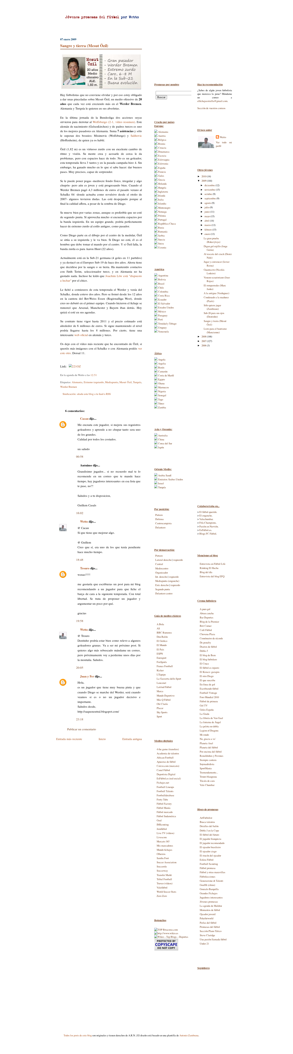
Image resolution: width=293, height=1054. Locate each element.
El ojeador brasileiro (210, 847)
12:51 (93, 375)
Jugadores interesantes (211, 897)
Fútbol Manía (163, 808)
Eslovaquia (163, 159)
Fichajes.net (163, 782)
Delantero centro (163, 593)
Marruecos (163, 387)
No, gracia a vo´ (208, 739)
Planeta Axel (206, 743)
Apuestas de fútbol (166, 761)
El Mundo (162, 645)
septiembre (210, 198)
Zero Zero (162, 896)
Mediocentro (161, 568)
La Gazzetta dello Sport (169, 678)
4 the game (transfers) (168, 749)
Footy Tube (162, 799)
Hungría (161, 187)
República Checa (166, 223)
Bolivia (161, 279)
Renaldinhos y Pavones (211, 756)
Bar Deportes (206, 617)
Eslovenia (162, 163)
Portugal (162, 219)
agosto (208, 203)
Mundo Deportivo (165, 695)
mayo (207, 216)
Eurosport (161, 658)
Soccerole (162, 866)
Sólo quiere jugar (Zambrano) (212, 307)
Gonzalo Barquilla (209, 889)
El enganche (205, 515)
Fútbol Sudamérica (166, 816)
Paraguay (162, 315)
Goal (159, 820)
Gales (160, 175)
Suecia (161, 239)
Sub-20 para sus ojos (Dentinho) (214, 314)
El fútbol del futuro (209, 834)
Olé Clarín (162, 704)
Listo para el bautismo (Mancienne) (215, 330)
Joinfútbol (162, 829)
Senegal (161, 395)
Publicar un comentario (81, 729)
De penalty (205, 642)
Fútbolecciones (207, 876)
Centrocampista (163, 523)
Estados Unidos (165, 307)
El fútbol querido (207, 512)
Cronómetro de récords (211, 638)
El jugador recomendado (212, 843)
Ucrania (161, 247)
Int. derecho (161, 576)
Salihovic (136, 136)
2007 (204, 341)
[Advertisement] (213, 425)
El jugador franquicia (210, 839)
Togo (160, 399)
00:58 (79, 456)
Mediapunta (111, 382)
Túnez (160, 403)
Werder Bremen (68, 386)
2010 (204, 176)
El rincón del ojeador (210, 855)
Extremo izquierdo (94, 382)
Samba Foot (163, 858)
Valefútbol (162, 887)
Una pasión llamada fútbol (213, 939)
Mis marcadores (165, 845)
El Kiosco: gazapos (209, 672)
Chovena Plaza (207, 634)
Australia (162, 435)
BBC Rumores (164, 632)
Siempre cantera (208, 760)
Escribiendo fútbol (209, 688)
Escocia (161, 155)
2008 (204, 336)
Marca (160, 691)
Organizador (161, 572)
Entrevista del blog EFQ (212, 576)
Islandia (161, 203)
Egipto (161, 379)
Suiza (160, 243)
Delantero (160, 527)
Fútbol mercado (165, 812)
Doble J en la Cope (209, 830)
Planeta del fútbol (209, 747)
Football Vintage (208, 693)
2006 (204, 345)
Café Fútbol (206, 630)
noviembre (210, 189)
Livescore (162, 837)
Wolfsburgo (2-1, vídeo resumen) (114, 122)
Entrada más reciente (69, 739)
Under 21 (204, 943)
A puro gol (205, 609)
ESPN (160, 653)
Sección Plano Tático (210, 931)
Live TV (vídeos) (165, 833)
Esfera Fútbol (206, 859)
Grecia (161, 179)
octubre (209, 194)
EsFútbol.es (205, 530)
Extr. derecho (162, 585)
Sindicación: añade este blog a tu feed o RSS (87, 394)
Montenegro (163, 207)
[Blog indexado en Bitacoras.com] (166, 929)
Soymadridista (207, 764)
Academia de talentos (168, 753)
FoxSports (162, 662)
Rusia (160, 227)
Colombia (162, 291)
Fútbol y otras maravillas (212, 872)
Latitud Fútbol (164, 687)
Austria (161, 136)
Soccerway (162, 870)
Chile (160, 287)
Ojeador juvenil (208, 914)
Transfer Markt (164, 875)
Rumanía (162, 231)
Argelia (161, 363)
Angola (161, 359)
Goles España (207, 709)
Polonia (161, 215)
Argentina (162, 275)
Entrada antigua (132, 739)
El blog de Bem (208, 655)
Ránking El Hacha (209, 568)
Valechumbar (206, 519)
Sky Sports (162, 712)
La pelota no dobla (209, 726)
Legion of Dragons (209, 730)
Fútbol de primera (209, 701)
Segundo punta (162, 589)
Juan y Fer (87, 676)
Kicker (160, 670)
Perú (160, 319)
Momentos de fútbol (210, 910)
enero (208, 234)
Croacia (161, 147)
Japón (160, 447)
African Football (165, 757)
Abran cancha (207, 613)
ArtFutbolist (206, 818)
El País (160, 649)
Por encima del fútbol (211, 751)
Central (159, 564)
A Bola (160, 624)
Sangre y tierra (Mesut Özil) (84, 45)
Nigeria (161, 391)
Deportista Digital (166, 774)
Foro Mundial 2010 (209, 697)
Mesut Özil (125, 382)
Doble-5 (204, 651)
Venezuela (163, 331)
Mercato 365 (163, 841)
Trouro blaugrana (208, 776)
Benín (160, 367)
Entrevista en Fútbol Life (212, 564)
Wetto (223, 137)
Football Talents (165, 791)
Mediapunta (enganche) (167, 581)
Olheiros (161, 854)
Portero (159, 515)
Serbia (161, 235)
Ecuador (161, 299)
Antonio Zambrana (189, 1035)
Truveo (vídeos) (164, 883)
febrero (208, 229)
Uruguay (162, 327)
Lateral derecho (163, 560)
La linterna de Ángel (210, 722)
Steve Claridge (207, 935)
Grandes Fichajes (208, 893)
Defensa (159, 519)
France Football (165, 666)
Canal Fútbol (163, 770)
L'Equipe (161, 674)
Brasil (160, 283)
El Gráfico (162, 641)
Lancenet (161, 683)
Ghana (161, 383)
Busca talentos (207, 822)
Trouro (84, 568)
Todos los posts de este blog (78, 1035)
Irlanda (161, 195)
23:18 (79, 719)
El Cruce (204, 663)
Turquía (137, 382)
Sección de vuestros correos (211, 108)
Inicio (102, 739)
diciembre (210, 185)
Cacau (84, 418)
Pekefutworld (206, 918)
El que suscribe (207, 680)
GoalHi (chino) (207, 885)
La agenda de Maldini (211, 906)
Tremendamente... (209, 772)
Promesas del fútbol (210, 927)
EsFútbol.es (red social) (169, 778)
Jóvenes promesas (209, 901)
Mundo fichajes (164, 850)
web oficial (81, 335)
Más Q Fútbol (164, 699)
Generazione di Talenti (211, 881)
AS (158, 628)
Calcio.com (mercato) (168, 766)
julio (207, 207)
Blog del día (206, 572)
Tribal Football (164, 879)
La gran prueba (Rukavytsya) (212, 240)
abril (207, 220)
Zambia (161, 407)
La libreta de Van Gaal (211, 718)
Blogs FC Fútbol (207, 533)
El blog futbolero (208, 659)
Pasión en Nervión (208, 526)
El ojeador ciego (208, 851)
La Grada (204, 714)
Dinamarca (163, 151)
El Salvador (163, 303)
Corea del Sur (164, 443)
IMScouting (163, 824)
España (161, 168)
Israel (160, 483)
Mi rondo (204, 734)
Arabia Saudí (164, 475)
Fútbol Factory (164, 803)
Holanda (162, 183)
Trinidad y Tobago (166, 323)
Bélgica (161, 139)
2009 (204, 180)
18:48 (79, 560)
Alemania (77, 382)
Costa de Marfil (165, 375)
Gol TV (203, 705)
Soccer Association (166, 862)
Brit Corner (205, 626)
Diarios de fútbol (208, 646)
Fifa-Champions (207, 522)
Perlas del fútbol (208, 922)
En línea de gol (207, 684)
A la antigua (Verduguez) (216, 293)
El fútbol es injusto (209, 667)
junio (207, 211)
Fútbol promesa (207, 868)
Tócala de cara (207, 781)
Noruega (162, 211)
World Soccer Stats (166, 891)
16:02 (79, 513)
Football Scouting (209, 864)
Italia (160, 199)
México (161, 311)
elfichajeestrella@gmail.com (212, 101)
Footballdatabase (165, 795)
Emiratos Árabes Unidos (170, 479)
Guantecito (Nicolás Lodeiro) (214, 271)
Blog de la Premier (209, 621)
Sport (159, 716)
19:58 (79, 621)
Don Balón (162, 636)
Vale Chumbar (207, 785)
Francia (161, 171)
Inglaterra (162, 191)
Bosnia (161, 143)
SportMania (206, 768)
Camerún (162, 371)
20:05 (79, 667)
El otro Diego (206, 676)
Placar (160, 708)
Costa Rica (163, 295)
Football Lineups (165, 787)
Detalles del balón (209, 826)
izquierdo (178, 560)
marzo (208, 225)
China (160, 439)
